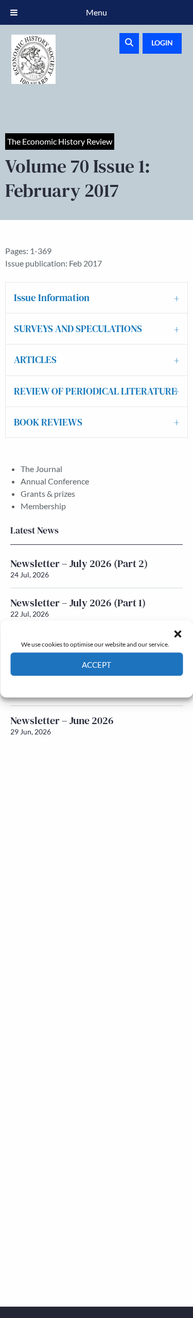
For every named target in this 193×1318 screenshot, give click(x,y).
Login (162, 42)
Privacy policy (115, 683)
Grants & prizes (48, 493)
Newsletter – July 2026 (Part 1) (78, 602)
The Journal (41, 469)
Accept (96, 664)
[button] (177, 634)
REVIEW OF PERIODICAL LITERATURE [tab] (95, 391)
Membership (43, 506)
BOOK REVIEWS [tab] (48, 422)
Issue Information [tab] (52, 297)
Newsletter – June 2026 (62, 720)
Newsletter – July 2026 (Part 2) (79, 563)
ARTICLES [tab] (35, 359)
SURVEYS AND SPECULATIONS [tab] (78, 328)
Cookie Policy (73, 683)
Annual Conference (55, 481)
